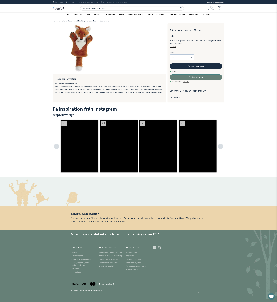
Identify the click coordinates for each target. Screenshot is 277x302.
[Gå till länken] (154, 248)
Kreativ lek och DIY (106, 266)
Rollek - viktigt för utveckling (110, 256)
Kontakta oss (131, 252)
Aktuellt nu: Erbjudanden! (215, 2)
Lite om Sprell (77, 256)
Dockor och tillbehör (76, 21)
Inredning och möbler (135, 15)
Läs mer (173, 47)
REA (68, 15)
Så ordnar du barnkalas (108, 263)
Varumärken (206, 15)
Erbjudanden (78, 15)
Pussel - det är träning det (109, 259)
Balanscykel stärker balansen (110, 252)
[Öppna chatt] (271, 296)
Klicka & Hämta (132, 270)
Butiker (74, 252)
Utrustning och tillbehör (156, 15)
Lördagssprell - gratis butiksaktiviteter (80, 264)
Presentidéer (193, 15)
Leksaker (97, 15)
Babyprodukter (110, 15)
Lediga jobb (76, 272)
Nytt (88, 15)
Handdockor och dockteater (97, 21)
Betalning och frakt (134, 259)
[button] (221, 27)
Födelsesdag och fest (177, 15)
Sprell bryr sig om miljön (81, 259)
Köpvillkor (130, 256)
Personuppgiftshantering (136, 266)
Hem (55, 21)
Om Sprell (75, 269)
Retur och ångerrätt (134, 263)
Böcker (121, 15)
